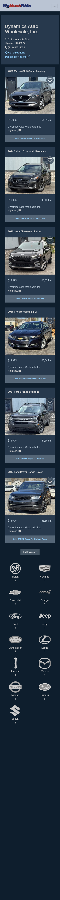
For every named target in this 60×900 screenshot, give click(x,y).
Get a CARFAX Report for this (30, 138)
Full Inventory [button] (30, 552)
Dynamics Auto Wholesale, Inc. (24, 126)
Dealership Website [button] (16, 56)
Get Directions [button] (16, 52)
